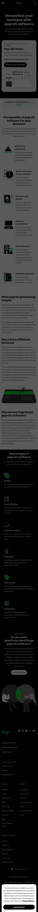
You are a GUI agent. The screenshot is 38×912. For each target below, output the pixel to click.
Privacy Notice (28, 901)
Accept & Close (19, 907)
